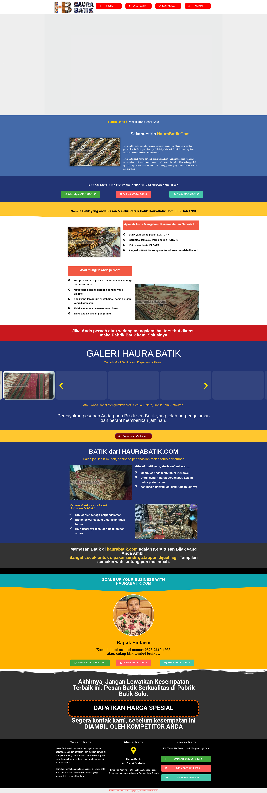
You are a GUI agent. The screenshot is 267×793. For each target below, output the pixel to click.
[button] (3, 62)
